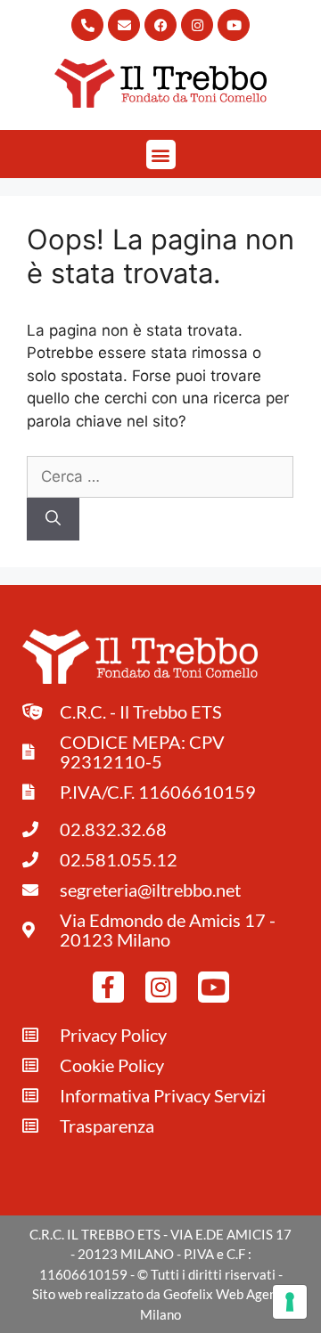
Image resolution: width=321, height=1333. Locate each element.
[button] (161, 154)
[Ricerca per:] (160, 476)
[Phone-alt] (87, 25)
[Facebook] (160, 25)
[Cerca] (53, 519)
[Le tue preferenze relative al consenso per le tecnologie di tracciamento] (290, 1302)
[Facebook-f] (108, 987)
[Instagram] (197, 25)
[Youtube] (234, 25)
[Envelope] (124, 25)
